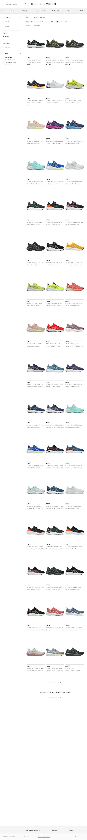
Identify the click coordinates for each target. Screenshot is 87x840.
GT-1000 (7, 47)
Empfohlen (8, 57)
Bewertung (8, 64)
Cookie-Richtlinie (44, 837)
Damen (7, 21)
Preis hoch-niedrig (10, 59)
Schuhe (28, 17)
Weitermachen (79, 837)
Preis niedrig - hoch (10, 62)
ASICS (7, 36)
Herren (7, 24)
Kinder (7, 26)
